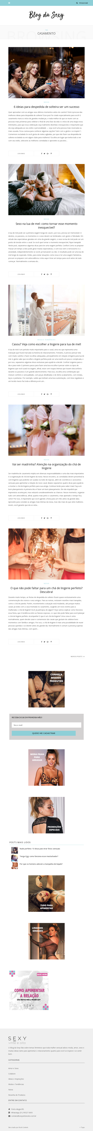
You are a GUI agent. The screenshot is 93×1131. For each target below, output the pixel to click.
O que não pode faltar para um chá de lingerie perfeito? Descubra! (47, 590)
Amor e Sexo (13, 1068)
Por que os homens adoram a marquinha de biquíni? (41, 864)
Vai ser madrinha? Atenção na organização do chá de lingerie (46, 466)
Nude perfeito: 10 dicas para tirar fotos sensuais (40, 848)
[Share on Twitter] (44, 153)
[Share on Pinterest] (51, 153)
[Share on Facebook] (41, 153)
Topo (83, 1127)
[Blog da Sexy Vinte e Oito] (46, 15)
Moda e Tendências (46, 340)
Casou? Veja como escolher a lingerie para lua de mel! (46, 344)
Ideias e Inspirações (16, 1079)
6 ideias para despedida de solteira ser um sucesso (46, 107)
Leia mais (21, 153)
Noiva (46, 102)
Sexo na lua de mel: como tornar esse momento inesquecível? (46, 225)
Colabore (12, 1074)
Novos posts (76, 656)
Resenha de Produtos (16, 1095)
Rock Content (23, 1127)
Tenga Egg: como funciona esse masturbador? (39, 856)
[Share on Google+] (48, 153)
